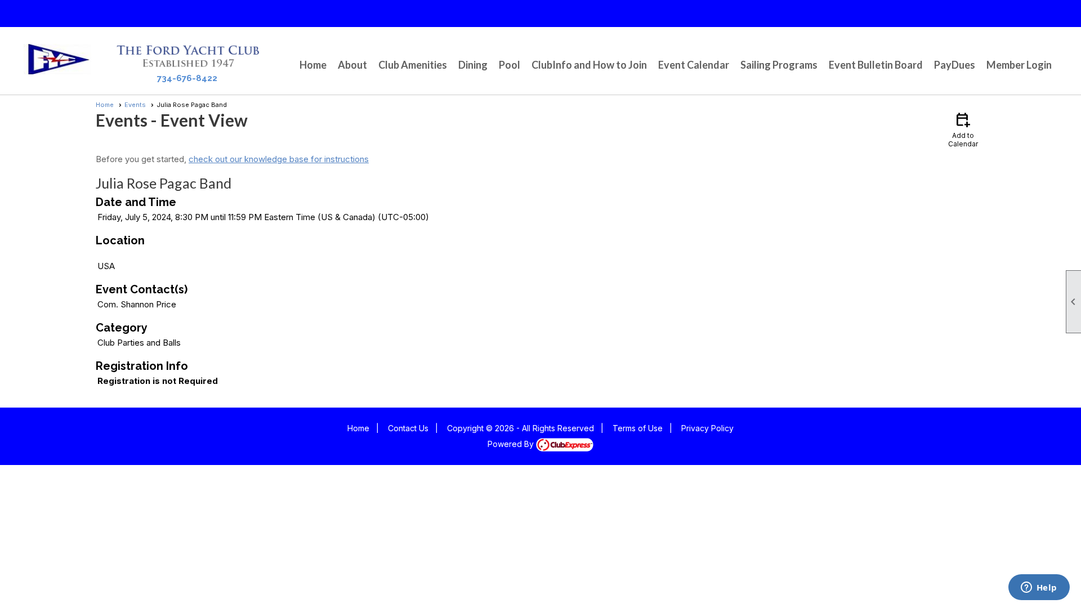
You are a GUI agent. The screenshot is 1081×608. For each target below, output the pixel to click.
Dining (473, 65)
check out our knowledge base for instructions (279, 159)
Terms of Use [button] (638, 428)
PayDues (954, 65)
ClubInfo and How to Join (589, 65)
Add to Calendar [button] (963, 129)
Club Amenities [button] (412, 65)
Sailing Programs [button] (779, 65)
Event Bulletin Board (876, 65)
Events (135, 105)
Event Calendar (693, 65)
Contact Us (408, 428)
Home (313, 65)
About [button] (352, 65)
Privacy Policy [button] (707, 428)
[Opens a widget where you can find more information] (1039, 588)
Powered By (512, 444)
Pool (509, 65)
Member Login (1019, 65)
